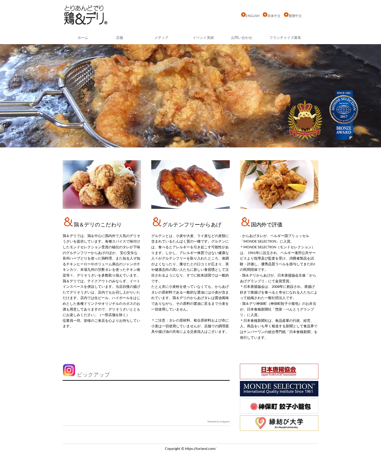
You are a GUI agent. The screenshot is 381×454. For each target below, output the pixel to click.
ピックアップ (92, 375)
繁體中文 (295, 16)
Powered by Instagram (218, 421)
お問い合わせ (241, 38)
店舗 (119, 38)
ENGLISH (253, 16)
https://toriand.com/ (200, 448)
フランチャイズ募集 (285, 38)
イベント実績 (203, 38)
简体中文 (274, 16)
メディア (161, 38)
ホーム (83, 38)
